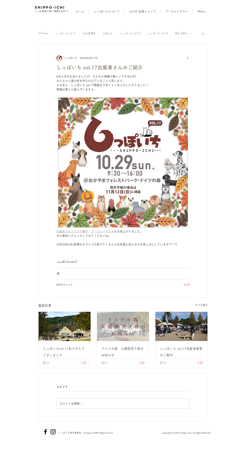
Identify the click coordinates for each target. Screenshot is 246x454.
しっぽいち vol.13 (157, 33)
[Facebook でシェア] (58, 273)
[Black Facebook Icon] (45, 431)
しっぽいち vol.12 (130, 33)
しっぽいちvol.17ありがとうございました (64, 352)
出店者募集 (89, 33)
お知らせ (108, 33)
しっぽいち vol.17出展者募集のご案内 (181, 352)
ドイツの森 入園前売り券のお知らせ (122, 352)
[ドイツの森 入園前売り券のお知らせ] (123, 326)
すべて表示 (201, 305)
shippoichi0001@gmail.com (98, 433)
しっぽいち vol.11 (65, 33)
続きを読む (181, 33)
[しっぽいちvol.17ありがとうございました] (65, 326)
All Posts (43, 33)
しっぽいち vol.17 (67, 261)
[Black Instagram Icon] (53, 431)
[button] (203, 33)
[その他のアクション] (187, 58)
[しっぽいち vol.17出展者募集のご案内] (181, 326)
